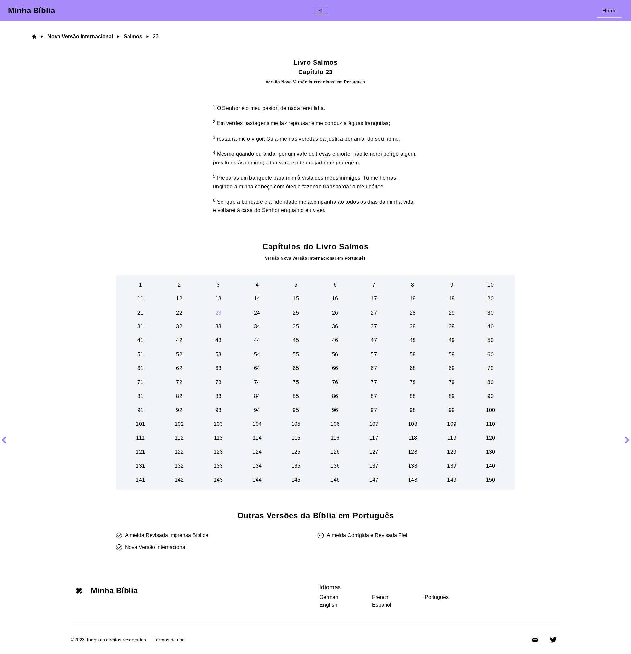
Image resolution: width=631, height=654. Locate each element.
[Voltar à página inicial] (35, 36)
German (328, 597)
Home (609, 10)
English (328, 605)
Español (381, 605)
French (380, 597)
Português (437, 597)
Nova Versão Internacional (80, 36)
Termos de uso (169, 639)
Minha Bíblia (31, 10)
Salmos (133, 36)
